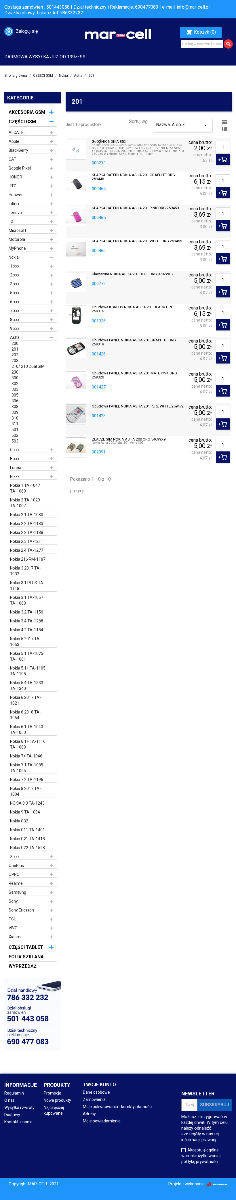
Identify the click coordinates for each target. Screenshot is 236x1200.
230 (15, 372)
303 (15, 389)
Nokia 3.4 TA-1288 (26, 621)
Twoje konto (99, 1084)
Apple (14, 141)
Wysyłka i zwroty (19, 1107)
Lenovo (15, 212)
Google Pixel (20, 168)
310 (15, 418)
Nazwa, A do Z (182, 125)
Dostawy (12, 1114)
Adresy (89, 1113)
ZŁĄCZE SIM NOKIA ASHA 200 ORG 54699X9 (128, 439)
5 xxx (14, 293)
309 (15, 412)
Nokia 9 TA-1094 (25, 812)
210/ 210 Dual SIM (28, 366)
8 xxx (14, 319)
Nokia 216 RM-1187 (27, 559)
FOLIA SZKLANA (26, 956)
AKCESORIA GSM (27, 112)
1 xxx (14, 266)
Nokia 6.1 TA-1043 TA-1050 (26, 729)
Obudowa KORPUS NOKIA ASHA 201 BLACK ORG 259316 (133, 309)
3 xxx (14, 284)
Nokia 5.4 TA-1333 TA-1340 (26, 685)
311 (15, 424)
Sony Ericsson (21, 910)
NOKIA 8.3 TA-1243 (27, 803)
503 (15, 441)
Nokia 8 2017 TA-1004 (25, 791)
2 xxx (14, 275)
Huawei (15, 195)
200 (15, 343)
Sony (13, 901)
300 (15, 378)
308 (15, 406)
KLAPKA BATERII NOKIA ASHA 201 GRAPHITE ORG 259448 (133, 177)
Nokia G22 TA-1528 (27, 847)
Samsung (17, 892)
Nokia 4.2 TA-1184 (26, 630)
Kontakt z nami (18, 1122)
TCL (12, 919)
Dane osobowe (96, 1092)
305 (15, 395)
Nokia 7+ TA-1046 (26, 756)
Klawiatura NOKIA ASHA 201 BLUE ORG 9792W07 (132, 274)
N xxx (15, 476)
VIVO (13, 928)
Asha (15, 337)
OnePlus (16, 865)
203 (15, 360)
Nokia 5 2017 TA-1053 (25, 641)
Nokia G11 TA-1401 (27, 830)
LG (11, 221)
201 (15, 349)
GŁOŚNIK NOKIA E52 (109, 142)
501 (15, 429)
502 (15, 435)
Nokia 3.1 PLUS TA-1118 (27, 585)
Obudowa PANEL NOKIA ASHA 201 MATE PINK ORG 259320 (134, 375)
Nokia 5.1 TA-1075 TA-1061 (26, 656)
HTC (12, 186)
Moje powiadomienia (102, 1121)
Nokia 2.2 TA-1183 (26, 523)
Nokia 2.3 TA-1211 (26, 541)
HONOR (15, 177)
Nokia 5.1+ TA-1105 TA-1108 (27, 671)
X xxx (15, 856)
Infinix (14, 203)
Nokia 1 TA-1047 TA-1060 (25, 488)
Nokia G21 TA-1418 (27, 838)
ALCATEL (17, 132)
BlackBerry (18, 150)
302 (15, 383)
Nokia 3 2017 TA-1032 (25, 571)
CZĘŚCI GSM (22, 121)
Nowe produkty (57, 1100)
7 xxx (14, 310)
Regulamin (14, 1093)
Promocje (52, 1093)
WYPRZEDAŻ (23, 966)
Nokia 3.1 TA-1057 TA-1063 (26, 600)
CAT (12, 159)
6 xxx (14, 301)
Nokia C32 (19, 821)
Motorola (17, 239)
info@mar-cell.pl (193, 7)
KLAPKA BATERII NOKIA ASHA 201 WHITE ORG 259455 (137, 241)
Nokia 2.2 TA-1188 (26, 532)
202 (15, 355)
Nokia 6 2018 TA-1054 (25, 715)
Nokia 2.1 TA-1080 (26, 514)
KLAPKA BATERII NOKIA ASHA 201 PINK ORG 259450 (135, 208)
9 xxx (14, 328)
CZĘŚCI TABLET (26, 947)
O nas (9, 1100)
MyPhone (17, 248)
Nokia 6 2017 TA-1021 (25, 700)
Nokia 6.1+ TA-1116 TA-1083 (27, 744)
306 (15, 401)
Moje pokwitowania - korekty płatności (117, 1106)
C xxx (15, 449)
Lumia (15, 467)
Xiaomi (15, 936)
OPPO (14, 874)
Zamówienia (94, 1099)
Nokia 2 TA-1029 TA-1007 (25, 503)
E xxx (14, 458)
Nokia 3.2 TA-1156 (26, 612)
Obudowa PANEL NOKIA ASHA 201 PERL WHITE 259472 (138, 406)
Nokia (14, 257)
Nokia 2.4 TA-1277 (26, 550)
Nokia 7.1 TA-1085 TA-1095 (26, 768)
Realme (16, 883)
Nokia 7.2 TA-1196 (26, 779)
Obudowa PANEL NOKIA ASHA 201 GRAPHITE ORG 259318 (134, 342)
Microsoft (17, 230)
